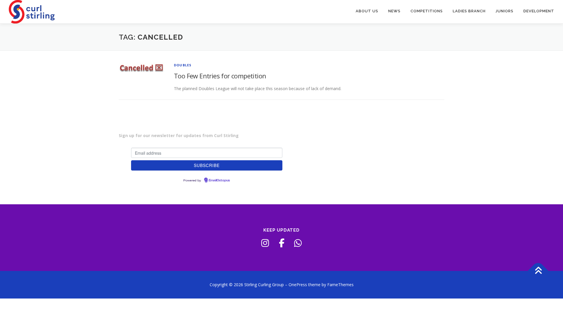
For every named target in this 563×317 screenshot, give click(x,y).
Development (538, 11)
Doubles (182, 65)
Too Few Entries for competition (220, 75)
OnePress (298, 284)
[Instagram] (265, 243)
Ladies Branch (469, 11)
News (394, 11)
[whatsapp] (298, 243)
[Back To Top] (538, 271)
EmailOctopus (219, 180)
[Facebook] (281, 243)
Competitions (427, 11)
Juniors (504, 11)
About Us (367, 11)
